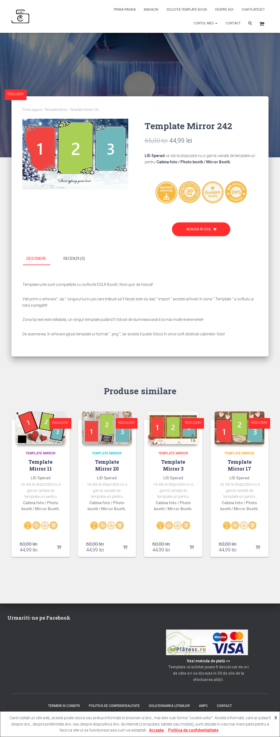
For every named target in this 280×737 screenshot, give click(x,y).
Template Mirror (56, 110)
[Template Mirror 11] (41, 427)
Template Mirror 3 (173, 465)
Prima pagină (32, 110)
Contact (233, 23)
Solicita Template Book (187, 9)
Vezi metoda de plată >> (208, 661)
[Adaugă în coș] (59, 547)
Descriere (36, 258)
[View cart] (262, 23)
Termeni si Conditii (64, 706)
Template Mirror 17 (240, 465)
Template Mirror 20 (107, 465)
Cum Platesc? (253, 9)
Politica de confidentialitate (193, 730)
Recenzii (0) (74, 258)
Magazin (151, 9)
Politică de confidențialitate (114, 706)
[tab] (40, 259)
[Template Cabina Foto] (20, 16)
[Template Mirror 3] (173, 427)
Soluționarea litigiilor (169, 706)
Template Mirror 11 (40, 465)
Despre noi (224, 9)
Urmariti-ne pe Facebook (38, 617)
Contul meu (204, 23)
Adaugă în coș (198, 229)
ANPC (203, 706)
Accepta (156, 730)
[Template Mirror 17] (240, 427)
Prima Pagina (125, 9)
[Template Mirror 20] (107, 427)
